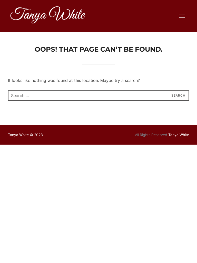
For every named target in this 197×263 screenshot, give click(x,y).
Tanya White (178, 135)
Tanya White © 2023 (25, 135)
